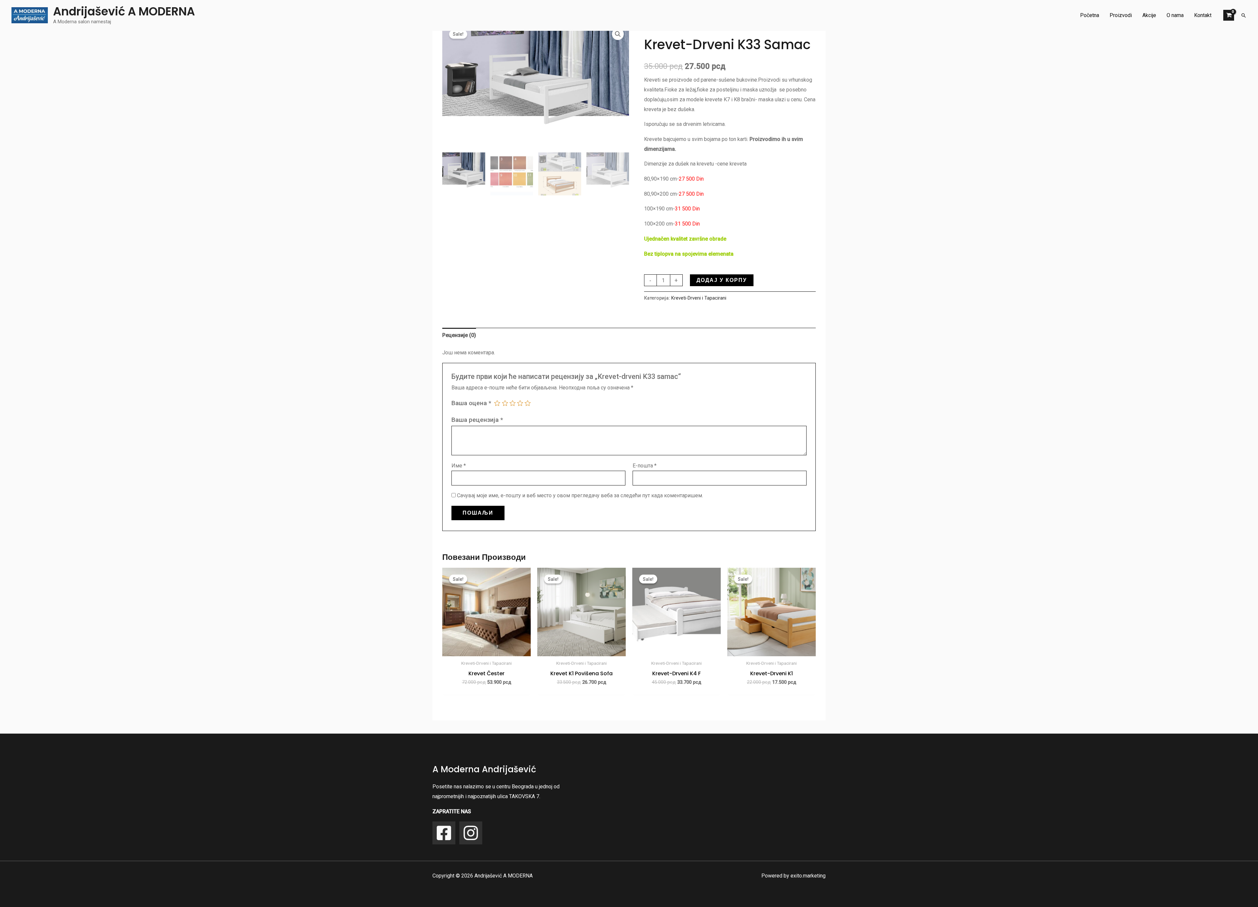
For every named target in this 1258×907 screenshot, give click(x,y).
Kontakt (1202, 15)
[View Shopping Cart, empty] (1228, 15)
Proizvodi (1121, 15)
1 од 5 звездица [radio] (497, 403)
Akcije (1149, 15)
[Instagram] (470, 832)
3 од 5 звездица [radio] (512, 403)
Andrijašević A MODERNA (124, 11)
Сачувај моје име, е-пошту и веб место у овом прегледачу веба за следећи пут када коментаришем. (580, 495)
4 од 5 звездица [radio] (520, 403)
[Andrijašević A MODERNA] (29, 15)
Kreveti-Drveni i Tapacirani (698, 298)
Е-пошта (645, 466)
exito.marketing (808, 876)
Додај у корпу (721, 280)
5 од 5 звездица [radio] (527, 403)
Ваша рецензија (477, 420)
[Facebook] (443, 832)
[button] (1244, 15)
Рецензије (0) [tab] (459, 335)
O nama (1175, 15)
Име (458, 466)
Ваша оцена (471, 403)
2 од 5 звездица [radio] (505, 403)
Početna (1089, 15)
